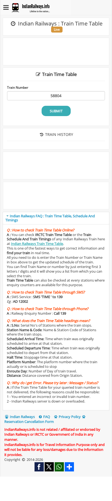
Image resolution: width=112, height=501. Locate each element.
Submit (56, 111)
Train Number (17, 87)
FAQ (46, 416)
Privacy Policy (69, 416)
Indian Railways (22, 416)
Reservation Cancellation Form (29, 421)
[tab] (56, 218)
